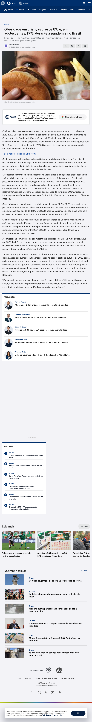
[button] (18, 546)
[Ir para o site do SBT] (59, 670)
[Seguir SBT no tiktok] (59, 693)
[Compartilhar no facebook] (72, 46)
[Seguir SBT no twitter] (46, 693)
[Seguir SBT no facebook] (39, 693)
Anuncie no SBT (25, 678)
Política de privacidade (46, 678)
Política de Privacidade (52, 715)
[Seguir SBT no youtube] (53, 693)
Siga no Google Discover (74, 117)
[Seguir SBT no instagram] (32, 693)
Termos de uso (67, 678)
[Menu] (89, 3)
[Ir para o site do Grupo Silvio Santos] (42, 670)
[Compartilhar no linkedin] (85, 46)
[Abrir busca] (84, 3)
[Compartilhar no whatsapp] (66, 46)
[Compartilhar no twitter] (78, 46)
